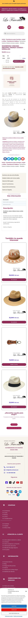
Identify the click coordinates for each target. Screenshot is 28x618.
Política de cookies (9, 616)
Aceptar (14, 606)
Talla (3, 56)
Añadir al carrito (19, 61)
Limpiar (24, 58)
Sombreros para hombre (12, 143)
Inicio (3, 162)
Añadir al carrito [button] (14, 364)
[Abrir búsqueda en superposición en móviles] (14, 33)
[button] (26, 591)
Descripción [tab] (6, 199)
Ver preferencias (14, 613)
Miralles (8, 152)
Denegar (14, 609)
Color (3, 58)
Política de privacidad (17, 616)
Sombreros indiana (12, 141)
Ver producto (14, 279)
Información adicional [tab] (8, 202)
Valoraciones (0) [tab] (6, 204)
